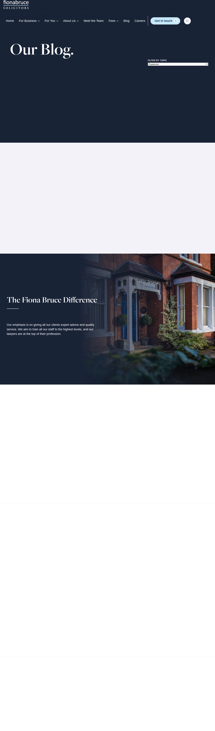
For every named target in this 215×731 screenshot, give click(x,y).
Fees (112, 20)
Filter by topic (157, 60)
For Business (28, 20)
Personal (66, 593)
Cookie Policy (58, 714)
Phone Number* (91, 472)
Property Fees (172, 600)
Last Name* (88, 455)
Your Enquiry (132, 422)
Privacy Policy (33, 714)
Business (14, 593)
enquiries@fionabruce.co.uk (44, 447)
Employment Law (18, 620)
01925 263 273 (34, 439)
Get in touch (163, 20)
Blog (126, 20)
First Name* (88, 439)
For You (50, 20)
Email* (85, 422)
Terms (14, 714)
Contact (116, 613)
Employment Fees (175, 606)
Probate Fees (172, 613)
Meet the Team (94, 20)
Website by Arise (196, 714)
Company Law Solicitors (23, 600)
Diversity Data (82, 714)
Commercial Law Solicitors (24, 613)
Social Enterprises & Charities (27, 638)
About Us (69, 20)
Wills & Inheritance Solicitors (78, 606)
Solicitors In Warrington (28, 210)
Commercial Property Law (24, 606)
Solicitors (18, 216)
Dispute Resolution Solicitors (78, 641)
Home (10, 20)
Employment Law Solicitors (77, 634)
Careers (140, 20)
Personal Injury (22, 205)
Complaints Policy (24, 717)
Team (114, 600)
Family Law (66, 600)
